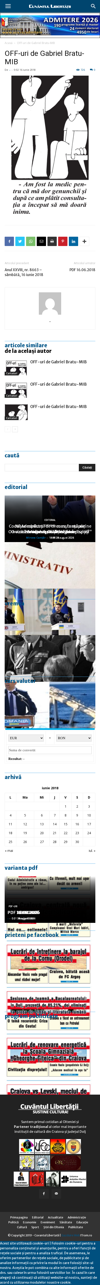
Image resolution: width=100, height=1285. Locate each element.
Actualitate (55, 1217)
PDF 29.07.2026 (23, 912)
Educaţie (82, 1222)
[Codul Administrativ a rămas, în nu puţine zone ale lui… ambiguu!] (50, 565)
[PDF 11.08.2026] (50, 992)
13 (42, 824)
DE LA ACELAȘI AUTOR (28, 351)
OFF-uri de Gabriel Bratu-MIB (36, 43)
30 (77, 842)
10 (89, 815)
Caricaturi (11, 373)
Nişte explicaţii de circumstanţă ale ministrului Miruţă (50, 528)
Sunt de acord (82, 1282)
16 (77, 824)
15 (65, 824)
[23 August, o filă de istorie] (50, 658)
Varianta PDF (21, 868)
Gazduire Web (70, 1235)
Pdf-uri (13, 906)
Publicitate (75, 1227)
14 (55, 824)
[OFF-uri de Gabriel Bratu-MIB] (16, 367)
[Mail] (56, 1193)
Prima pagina (19, 1217)
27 (42, 842)
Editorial (16, 487)
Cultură (22, 1227)
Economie (29, 1222)
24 (89, 833)
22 (65, 833)
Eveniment (48, 1222)
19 (25, 833)
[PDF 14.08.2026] (50, 946)
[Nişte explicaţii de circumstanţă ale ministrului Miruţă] (50, 705)
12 (25, 824)
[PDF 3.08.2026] (50, 1039)
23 (77, 833)
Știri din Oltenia (53, 1227)
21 (55, 833)
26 (25, 842)
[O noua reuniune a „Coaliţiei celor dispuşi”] (50, 612)
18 (10, 833)
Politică (13, 1222)
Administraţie (77, 1217)
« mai (9, 850)
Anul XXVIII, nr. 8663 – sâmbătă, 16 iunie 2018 (24, 272)
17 (89, 824)
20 (42, 833)
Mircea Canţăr (36, 537)
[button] (93, 6)
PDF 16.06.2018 (82, 270)
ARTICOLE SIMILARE (26, 345)
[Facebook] (44, 1193)
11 (10, 824)
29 (65, 842)
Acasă (9, 43)
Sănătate (66, 1222)
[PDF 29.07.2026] (50, 1085)
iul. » (92, 850)
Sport (35, 1227)
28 (55, 842)
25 (10, 842)
